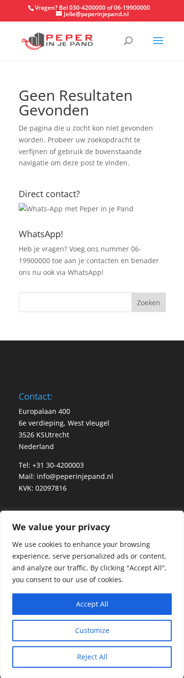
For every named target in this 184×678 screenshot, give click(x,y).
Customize (92, 630)
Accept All (92, 604)
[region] (92, 594)
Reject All (92, 656)
